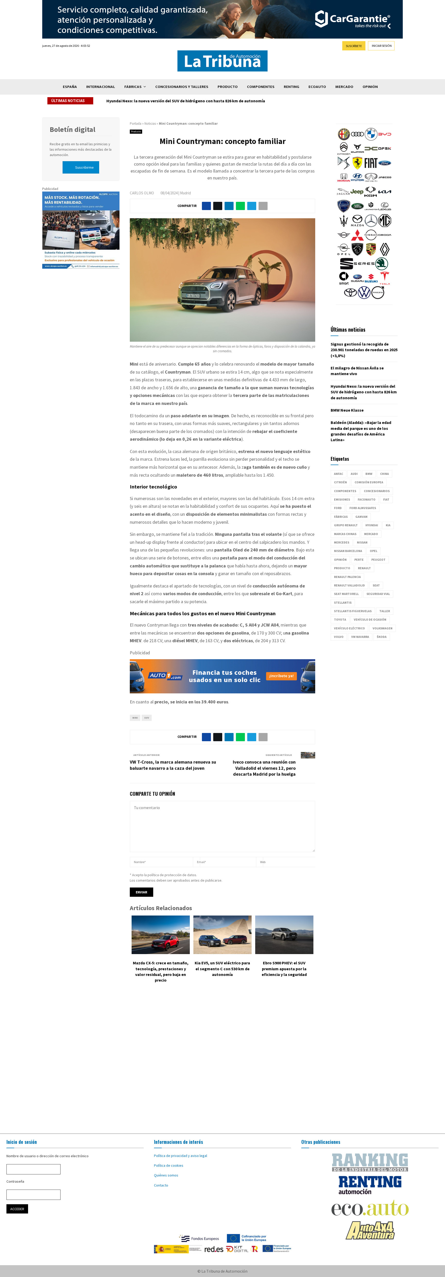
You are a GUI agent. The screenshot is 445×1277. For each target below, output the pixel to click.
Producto (228, 87)
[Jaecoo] (384, 182)
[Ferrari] (357, 168)
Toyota (340, 619)
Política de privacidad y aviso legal (180, 1155)
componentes (345, 491)
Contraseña (15, 1181)
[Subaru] (357, 283)
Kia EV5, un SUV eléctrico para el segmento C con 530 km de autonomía (222, 968)
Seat (376, 585)
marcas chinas (345, 534)
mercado (371, 534)
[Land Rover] (357, 211)
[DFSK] (384, 153)
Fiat (386, 499)
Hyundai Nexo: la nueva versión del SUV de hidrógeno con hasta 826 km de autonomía (185, 100)
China (384, 474)
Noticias (150, 123)
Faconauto (366, 499)
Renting (291, 87)
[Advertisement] (222, 1062)
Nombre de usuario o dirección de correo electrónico (47, 1156)
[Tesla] (384, 283)
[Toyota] (350, 297)
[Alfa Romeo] (343, 139)
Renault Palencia (347, 577)
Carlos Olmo (142, 193)
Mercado (344, 87)
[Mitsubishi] (357, 240)
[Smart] (343, 283)
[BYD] (384, 139)
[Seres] (364, 269)
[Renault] (384, 254)
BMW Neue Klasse (347, 410)
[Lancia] (343, 211)
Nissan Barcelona (348, 551)
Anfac (338, 474)
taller (384, 611)
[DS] (343, 168)
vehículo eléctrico (349, 628)
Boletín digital (72, 129)
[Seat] (346, 269)
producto (342, 568)
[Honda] (343, 182)
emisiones (342, 499)
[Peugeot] (357, 254)
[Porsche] (371, 254)
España (70, 87)
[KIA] (385, 197)
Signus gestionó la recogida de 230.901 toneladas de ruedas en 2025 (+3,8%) (364, 349)
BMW (368, 474)
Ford (338, 508)
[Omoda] (384, 240)
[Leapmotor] (371, 211)
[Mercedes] (371, 225)
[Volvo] (377, 297)
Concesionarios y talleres (181, 87)
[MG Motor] (384, 225)
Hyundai (371, 525)
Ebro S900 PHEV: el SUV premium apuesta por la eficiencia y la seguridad (284, 968)
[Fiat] (371, 168)
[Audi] (357, 139)
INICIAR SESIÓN (382, 46)
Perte (359, 559)
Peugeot (378, 559)
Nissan (362, 542)
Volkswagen (382, 628)
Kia (388, 525)
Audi (354, 474)
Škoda (382, 637)
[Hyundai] (357, 182)
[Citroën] (343, 153)
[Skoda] (381, 269)
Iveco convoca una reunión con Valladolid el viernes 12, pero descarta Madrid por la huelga (264, 768)
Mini (135, 717)
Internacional (100, 87)
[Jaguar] (343, 197)
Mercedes (341, 542)
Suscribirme (84, 167)
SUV (146, 717)
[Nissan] (371, 240)
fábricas (341, 517)
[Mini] (343, 240)
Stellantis (343, 602)
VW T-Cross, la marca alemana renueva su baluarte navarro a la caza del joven (173, 765)
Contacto (161, 1185)
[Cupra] (357, 153)
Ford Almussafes (362, 508)
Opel (373, 551)
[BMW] (371, 139)
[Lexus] (384, 211)
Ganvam (361, 517)
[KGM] (370, 197)
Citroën (340, 482)
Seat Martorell (346, 594)
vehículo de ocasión (370, 619)
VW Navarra (360, 637)
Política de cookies (168, 1165)
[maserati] (343, 225)
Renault (364, 568)
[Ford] (384, 168)
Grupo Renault (346, 525)
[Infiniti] (371, 182)
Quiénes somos (166, 1175)
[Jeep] (356, 197)
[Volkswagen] (364, 297)
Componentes (261, 87)
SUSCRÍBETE (354, 46)
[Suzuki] (371, 283)
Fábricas (133, 87)
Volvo (339, 637)
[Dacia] (371, 153)
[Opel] (343, 254)
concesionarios (377, 491)
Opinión (370, 87)
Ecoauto (317, 87)
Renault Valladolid (349, 585)
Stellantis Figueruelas (353, 611)
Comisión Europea (369, 482)
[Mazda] (357, 225)
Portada (135, 123)
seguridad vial (378, 594)
